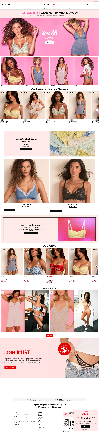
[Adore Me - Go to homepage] (5, 4)
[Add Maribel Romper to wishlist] (44, 93)
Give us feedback (17, 428)
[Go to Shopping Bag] (96, 4)
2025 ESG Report (41, 415)
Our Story (40, 414)
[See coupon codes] (89, 4)
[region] (49, 311)
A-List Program (17, 412)
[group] (49, 109)
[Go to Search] (87, 4)
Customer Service (41, 427)
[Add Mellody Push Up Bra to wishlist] (21, 93)
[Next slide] (97, 110)
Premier (15, 416)
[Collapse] (96, 411)
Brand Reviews (40, 418)
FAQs (39, 430)
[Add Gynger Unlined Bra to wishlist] (67, 249)
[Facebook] (69, 428)
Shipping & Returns (18, 420)
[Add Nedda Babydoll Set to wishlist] (90, 93)
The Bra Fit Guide (41, 429)
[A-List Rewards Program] (53, 4)
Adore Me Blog (40, 417)
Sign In (88, 429)
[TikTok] (66, 428)
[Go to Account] (92, 4)
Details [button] (71, 415)
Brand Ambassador (41, 421)
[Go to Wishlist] (94, 4)
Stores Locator (40, 426)
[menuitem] (25, 8)
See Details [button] (96, 1)
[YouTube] (72, 428)
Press (39, 420)
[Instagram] (63, 428)
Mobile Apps (16, 424)
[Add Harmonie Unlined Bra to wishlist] (67, 93)
